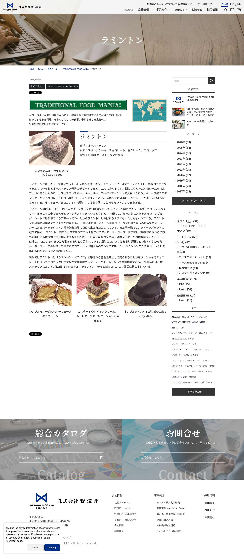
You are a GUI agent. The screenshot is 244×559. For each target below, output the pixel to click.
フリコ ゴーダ (189, 371)
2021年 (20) (184, 169)
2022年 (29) (184, 164)
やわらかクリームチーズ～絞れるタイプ (192, 333)
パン (192, 338)
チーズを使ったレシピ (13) (195, 257)
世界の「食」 (37, 86)
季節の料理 (207, 382)
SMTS (186, 316)
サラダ (195, 355)
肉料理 (176, 376)
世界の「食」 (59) (187, 221)
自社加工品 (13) (188, 268)
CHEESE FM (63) (187, 237)
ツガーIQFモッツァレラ (185, 344)
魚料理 (193, 376)
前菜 (185, 376)
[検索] (225, 9)
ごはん (176, 371)
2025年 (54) (184, 147)
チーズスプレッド (188, 366)
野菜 (203, 322)
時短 (196, 322)
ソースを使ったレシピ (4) (194, 262)
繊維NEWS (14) (186, 295)
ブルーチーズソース (182, 349)
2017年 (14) (184, 191)
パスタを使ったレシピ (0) (194, 273)
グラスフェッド (202, 349)
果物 (175, 355)
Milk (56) (184, 284)
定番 (175, 366)
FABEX (176, 316)
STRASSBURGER (182, 322)
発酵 (212, 366)
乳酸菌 (203, 366)
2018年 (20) (184, 186)
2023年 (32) (184, 158)
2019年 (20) (184, 180)
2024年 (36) (184, 153)
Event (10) (185, 300)
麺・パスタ (178, 327)
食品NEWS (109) (187, 279)
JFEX (206, 360)
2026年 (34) (184, 142)
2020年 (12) (184, 175)
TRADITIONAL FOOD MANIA (62, 86)
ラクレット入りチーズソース (187, 360)
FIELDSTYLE (180, 338)
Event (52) (185, 289)
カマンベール (205, 371)
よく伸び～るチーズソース (186, 382)
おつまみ (184, 355)
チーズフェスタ (199, 316)
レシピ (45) (183, 242)
